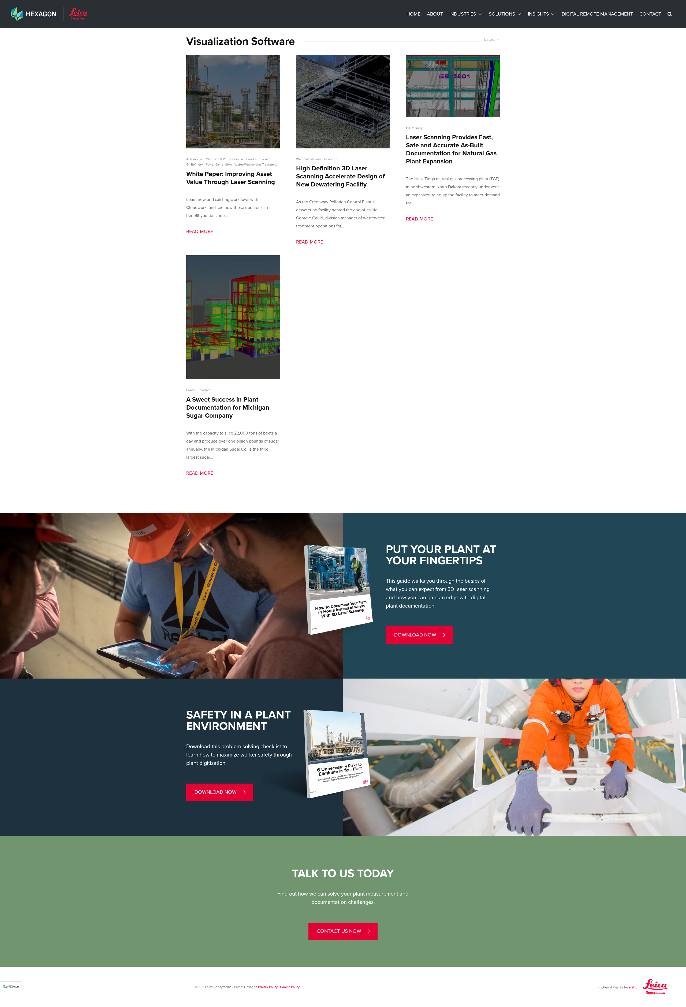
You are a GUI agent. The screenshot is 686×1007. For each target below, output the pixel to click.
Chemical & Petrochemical (225, 159)
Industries (462, 14)
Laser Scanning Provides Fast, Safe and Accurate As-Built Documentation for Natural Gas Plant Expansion (451, 149)
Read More (199, 231)
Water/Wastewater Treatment (255, 164)
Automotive (194, 159)
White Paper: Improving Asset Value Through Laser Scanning (230, 178)
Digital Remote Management (597, 14)
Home (413, 14)
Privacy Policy (268, 987)
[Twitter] (4, 498)
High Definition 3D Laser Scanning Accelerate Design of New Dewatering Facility (340, 176)
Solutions (502, 14)
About (435, 14)
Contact (650, 14)
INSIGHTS (538, 14)
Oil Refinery (194, 164)
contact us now (339, 931)
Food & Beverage (258, 159)
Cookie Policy (290, 987)
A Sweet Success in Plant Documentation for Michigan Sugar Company (227, 408)
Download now (415, 635)
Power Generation (219, 164)
